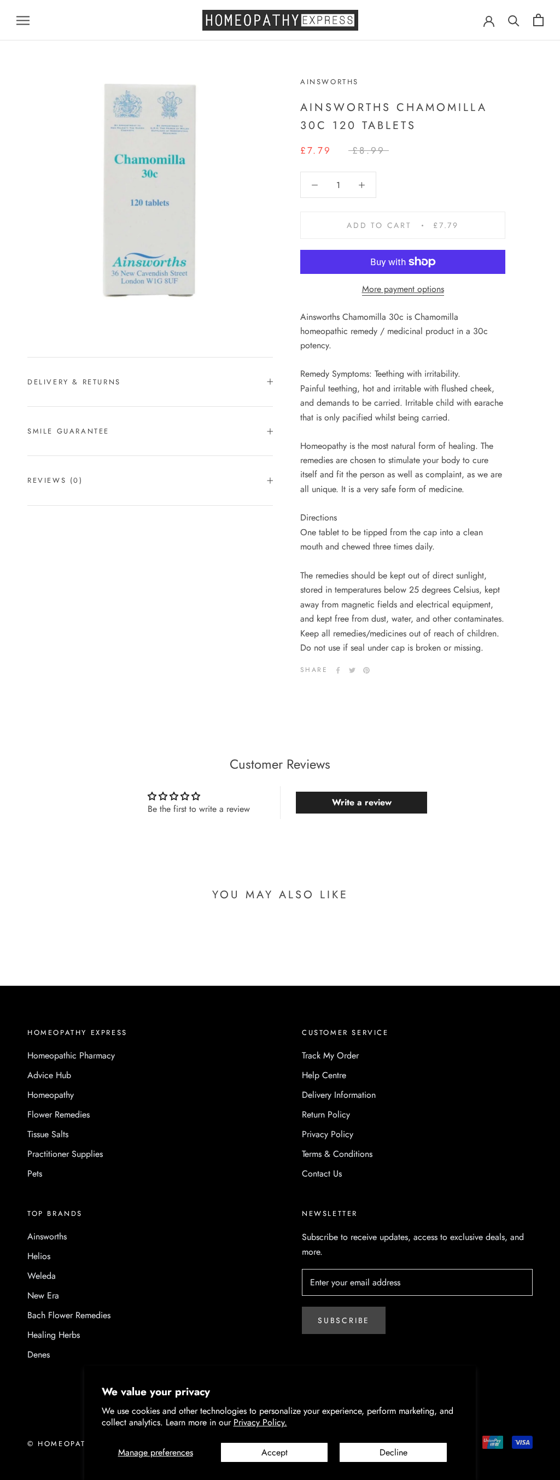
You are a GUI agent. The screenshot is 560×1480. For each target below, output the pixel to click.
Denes (38, 1354)
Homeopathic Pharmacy (71, 1055)
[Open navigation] (23, 20)
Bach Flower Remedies (68, 1315)
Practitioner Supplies (65, 1154)
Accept (274, 1452)
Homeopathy (50, 1095)
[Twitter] (352, 670)
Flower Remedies (58, 1114)
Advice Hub (49, 1075)
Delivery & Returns (74, 382)
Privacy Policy (327, 1134)
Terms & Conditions (337, 1154)
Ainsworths (47, 1236)
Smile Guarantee (68, 431)
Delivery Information (339, 1095)
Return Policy (326, 1114)
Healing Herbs (53, 1335)
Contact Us (322, 1173)
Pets (34, 1173)
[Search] (514, 20)
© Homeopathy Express (82, 1443)
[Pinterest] (366, 670)
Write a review (362, 802)
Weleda (41, 1276)
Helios (38, 1256)
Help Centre (324, 1075)
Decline (393, 1452)
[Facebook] (338, 670)
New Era (43, 1295)
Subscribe (344, 1320)
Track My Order (330, 1055)
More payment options (403, 289)
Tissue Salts (47, 1134)
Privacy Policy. (260, 1422)
